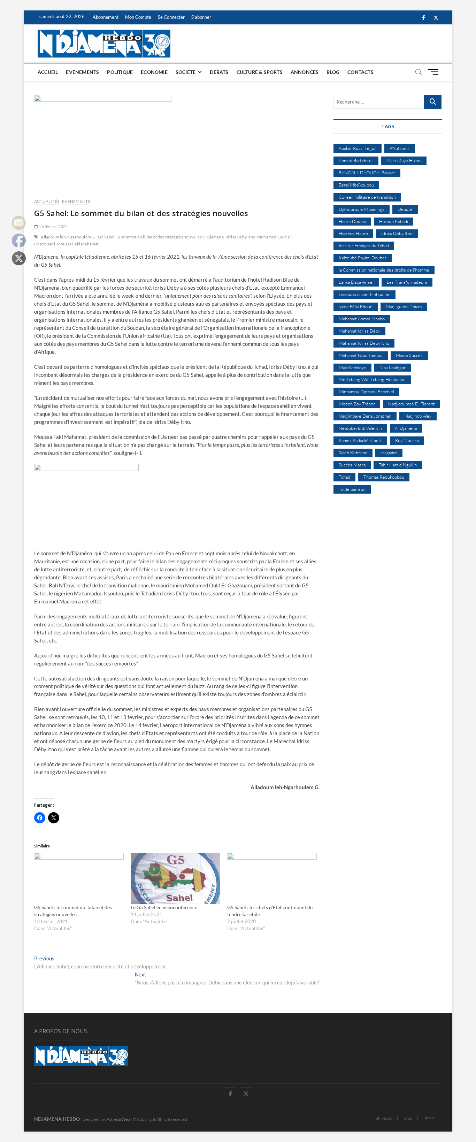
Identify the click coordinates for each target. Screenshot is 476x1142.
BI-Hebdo (384, 1118)
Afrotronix (399, 148)
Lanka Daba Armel (356, 282)
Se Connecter (171, 17)
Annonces (305, 72)
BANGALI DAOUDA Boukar (367, 172)
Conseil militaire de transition (367, 197)
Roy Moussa (407, 440)
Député (405, 209)
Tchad (344, 477)
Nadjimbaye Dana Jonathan (365, 416)
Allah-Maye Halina (403, 160)
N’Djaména (406, 428)
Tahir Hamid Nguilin (398, 464)
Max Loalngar (392, 367)
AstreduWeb (118, 1119)
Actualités (46, 201)
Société (185, 72)
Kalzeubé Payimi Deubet (362, 257)
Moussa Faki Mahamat (78, 243)
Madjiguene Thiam (404, 306)
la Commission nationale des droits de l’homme (384, 270)
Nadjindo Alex (418, 416)
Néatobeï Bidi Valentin (360, 428)
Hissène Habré (353, 233)
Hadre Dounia (352, 221)
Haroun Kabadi (393, 221)
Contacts (360, 72)
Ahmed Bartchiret (356, 160)
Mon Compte (138, 17)
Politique (120, 72)
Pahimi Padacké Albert (360, 440)
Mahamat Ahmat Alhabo (362, 318)
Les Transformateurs (407, 282)
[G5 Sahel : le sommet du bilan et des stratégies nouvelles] (79, 878)
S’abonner (201, 17)
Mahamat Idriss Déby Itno (364, 343)
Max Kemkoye (352, 367)
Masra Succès (409, 355)
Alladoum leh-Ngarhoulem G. (68, 236)
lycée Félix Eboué (356, 306)
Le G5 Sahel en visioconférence (164, 907)
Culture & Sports (260, 72)
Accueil (48, 72)
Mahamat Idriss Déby (359, 331)
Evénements (82, 72)
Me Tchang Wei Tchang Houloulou (372, 379)
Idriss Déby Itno (240, 236)
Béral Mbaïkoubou (356, 185)
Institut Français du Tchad (364, 245)
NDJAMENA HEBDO (57, 1119)
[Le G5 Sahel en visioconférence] (175, 878)
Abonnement (105, 17)
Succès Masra (352, 464)
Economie (154, 72)
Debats (219, 72)
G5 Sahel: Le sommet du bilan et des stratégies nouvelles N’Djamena (161, 236)
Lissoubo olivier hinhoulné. (364, 294)
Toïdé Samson (352, 489)
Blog (333, 72)
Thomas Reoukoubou (383, 477)
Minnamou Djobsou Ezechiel (366, 391)
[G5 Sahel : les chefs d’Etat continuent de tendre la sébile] (272, 878)
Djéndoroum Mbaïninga (361, 209)
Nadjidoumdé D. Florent (411, 403)
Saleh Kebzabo (353, 452)
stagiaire (389, 452)
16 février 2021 (53, 226)
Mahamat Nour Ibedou (361, 355)
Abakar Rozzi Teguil (357, 148)
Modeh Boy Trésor (357, 403)
